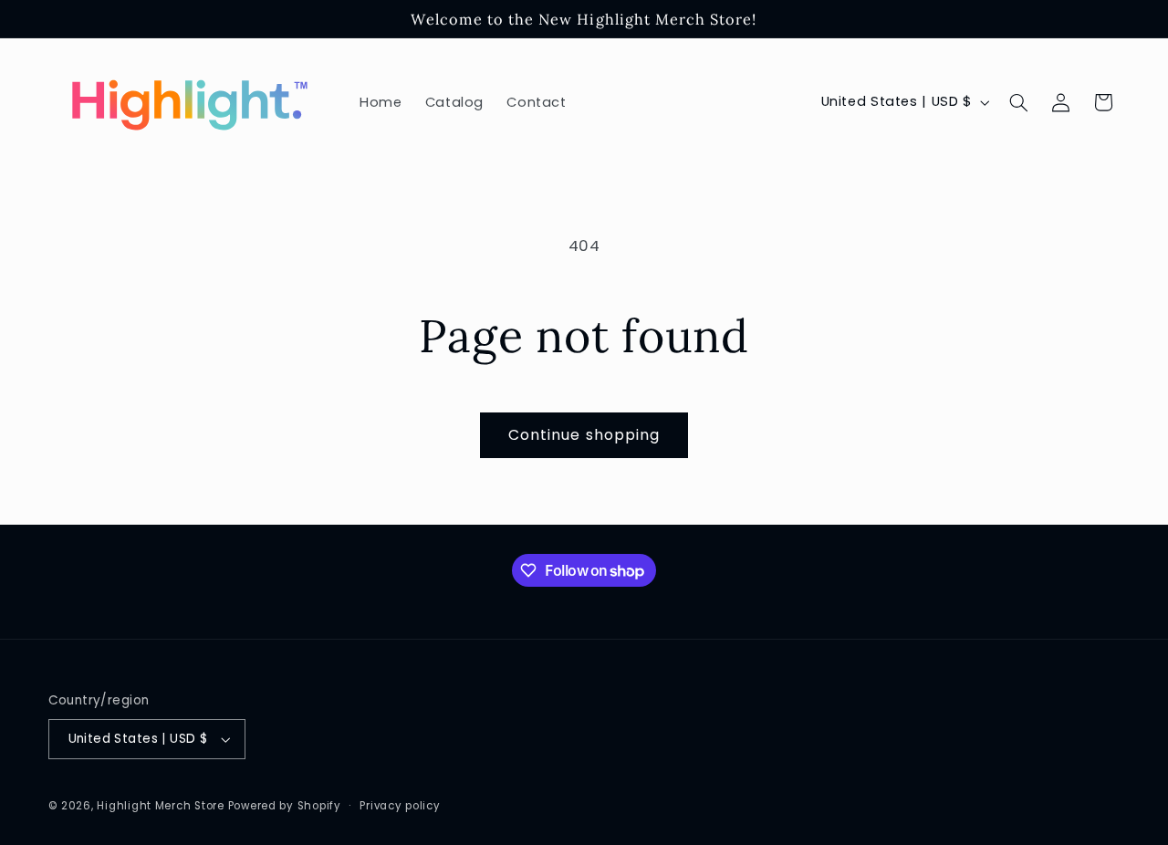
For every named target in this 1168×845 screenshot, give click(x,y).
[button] (1018, 102)
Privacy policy (400, 805)
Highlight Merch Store (160, 805)
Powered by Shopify (284, 805)
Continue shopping (584, 434)
